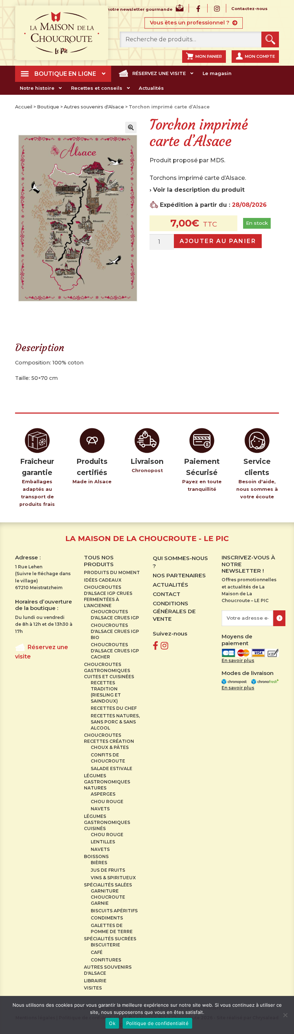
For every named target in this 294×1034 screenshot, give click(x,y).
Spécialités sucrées (110, 938)
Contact (166, 594)
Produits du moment (112, 572)
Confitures (106, 960)
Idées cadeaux (103, 580)
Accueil (23, 107)
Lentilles (103, 841)
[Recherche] (270, 40)
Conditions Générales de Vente (174, 611)
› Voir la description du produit (197, 189)
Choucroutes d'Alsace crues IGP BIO (115, 631)
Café (97, 952)
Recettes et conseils (96, 88)
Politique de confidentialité (157, 1023)
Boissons (96, 856)
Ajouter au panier (218, 241)
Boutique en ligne (65, 73)
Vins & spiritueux (113, 877)
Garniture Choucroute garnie (108, 897)
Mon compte (260, 56)
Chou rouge (107, 801)
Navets (100, 808)
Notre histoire (37, 88)
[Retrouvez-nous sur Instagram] (164, 646)
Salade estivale (111, 768)
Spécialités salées (108, 885)
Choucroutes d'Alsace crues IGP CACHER (115, 651)
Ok (112, 1023)
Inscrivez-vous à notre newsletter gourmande (120, 9)
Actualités (151, 88)
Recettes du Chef (114, 708)
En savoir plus (238, 660)
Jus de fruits (108, 870)
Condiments (107, 918)
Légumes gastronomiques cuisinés (107, 822)
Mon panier (208, 56)
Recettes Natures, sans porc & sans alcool (115, 722)
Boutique (48, 107)
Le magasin (217, 73)
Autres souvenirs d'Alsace (94, 107)
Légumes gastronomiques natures (107, 782)
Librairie (95, 980)
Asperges (103, 794)
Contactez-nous (249, 9)
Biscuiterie (105, 944)
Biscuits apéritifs (114, 910)
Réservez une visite (159, 73)
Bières (99, 862)
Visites (93, 988)
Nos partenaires (179, 575)
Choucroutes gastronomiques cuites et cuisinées (109, 670)
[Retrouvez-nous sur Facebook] (155, 646)
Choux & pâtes (110, 747)
